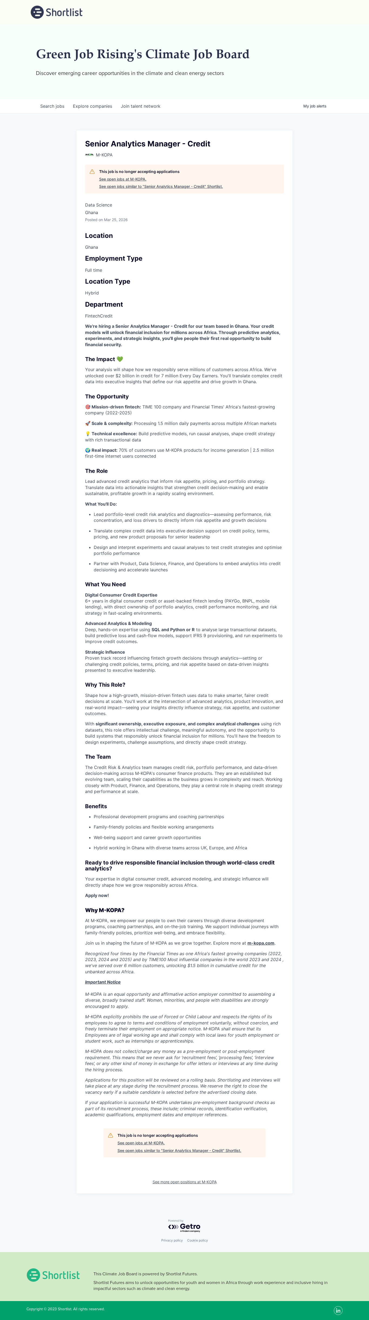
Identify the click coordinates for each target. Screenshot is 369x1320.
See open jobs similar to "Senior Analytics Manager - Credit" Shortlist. (161, 186)
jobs (52, 106)
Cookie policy (197, 1240)
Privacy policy (172, 1240)
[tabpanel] (184, 720)
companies (92, 106)
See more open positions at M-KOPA (185, 1182)
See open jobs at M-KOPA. (122, 179)
